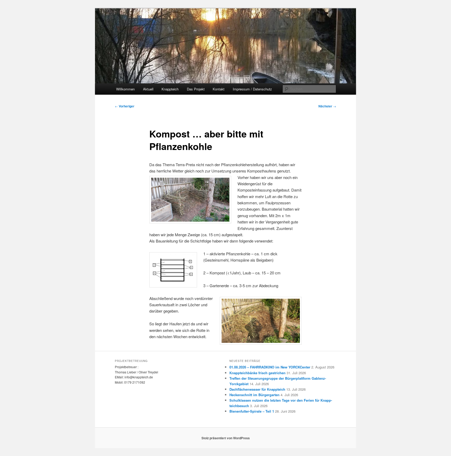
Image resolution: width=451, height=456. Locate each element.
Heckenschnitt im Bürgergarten (254, 394)
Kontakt (218, 88)
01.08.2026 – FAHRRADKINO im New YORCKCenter (269, 367)
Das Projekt (196, 88)
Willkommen (125, 88)
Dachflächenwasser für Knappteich (257, 389)
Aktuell (148, 88)
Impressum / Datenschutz (252, 88)
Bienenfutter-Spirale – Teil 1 (251, 411)
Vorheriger (124, 106)
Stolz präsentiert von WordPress (225, 438)
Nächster (327, 106)
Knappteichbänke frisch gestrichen (257, 372)
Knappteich (170, 88)
